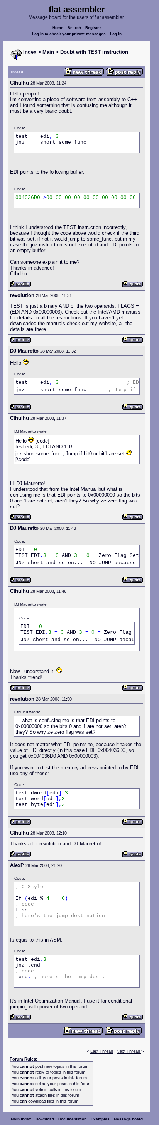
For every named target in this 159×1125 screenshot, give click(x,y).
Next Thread (129, 1051)
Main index (21, 1119)
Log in (116, 34)
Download (45, 1119)
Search (74, 27)
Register (93, 27)
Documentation (72, 1119)
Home (57, 27)
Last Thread (101, 1051)
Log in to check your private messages (69, 34)
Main (48, 52)
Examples (100, 1119)
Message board (128, 1119)
